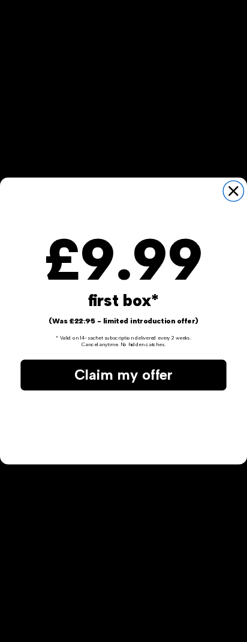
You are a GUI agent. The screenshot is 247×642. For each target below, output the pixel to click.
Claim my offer (123, 374)
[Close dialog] (233, 191)
